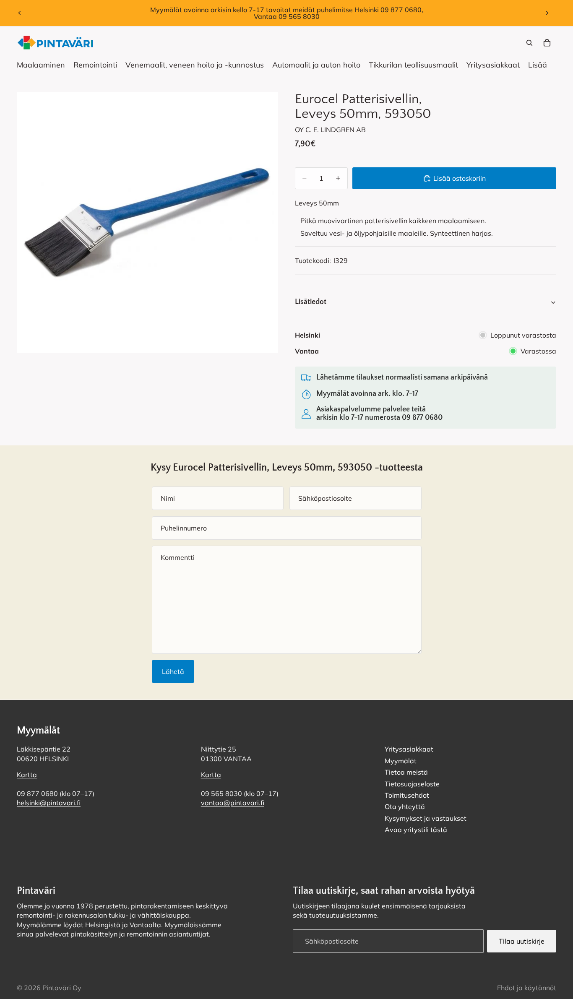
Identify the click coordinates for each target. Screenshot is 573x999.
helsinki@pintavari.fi (49, 803)
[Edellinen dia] (19, 13)
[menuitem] (537, 65)
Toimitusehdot (407, 795)
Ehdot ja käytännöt (526, 987)
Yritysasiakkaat (409, 749)
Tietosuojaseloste (412, 783)
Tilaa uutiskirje (521, 941)
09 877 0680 (422, 418)
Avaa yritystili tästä (416, 829)
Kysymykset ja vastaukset (425, 818)
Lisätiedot (310, 302)
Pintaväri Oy (61, 987)
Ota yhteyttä (405, 806)
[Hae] (529, 43)
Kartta (27, 774)
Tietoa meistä (406, 772)
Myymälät (401, 760)
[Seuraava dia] (547, 13)
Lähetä (173, 671)
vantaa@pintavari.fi (232, 803)
